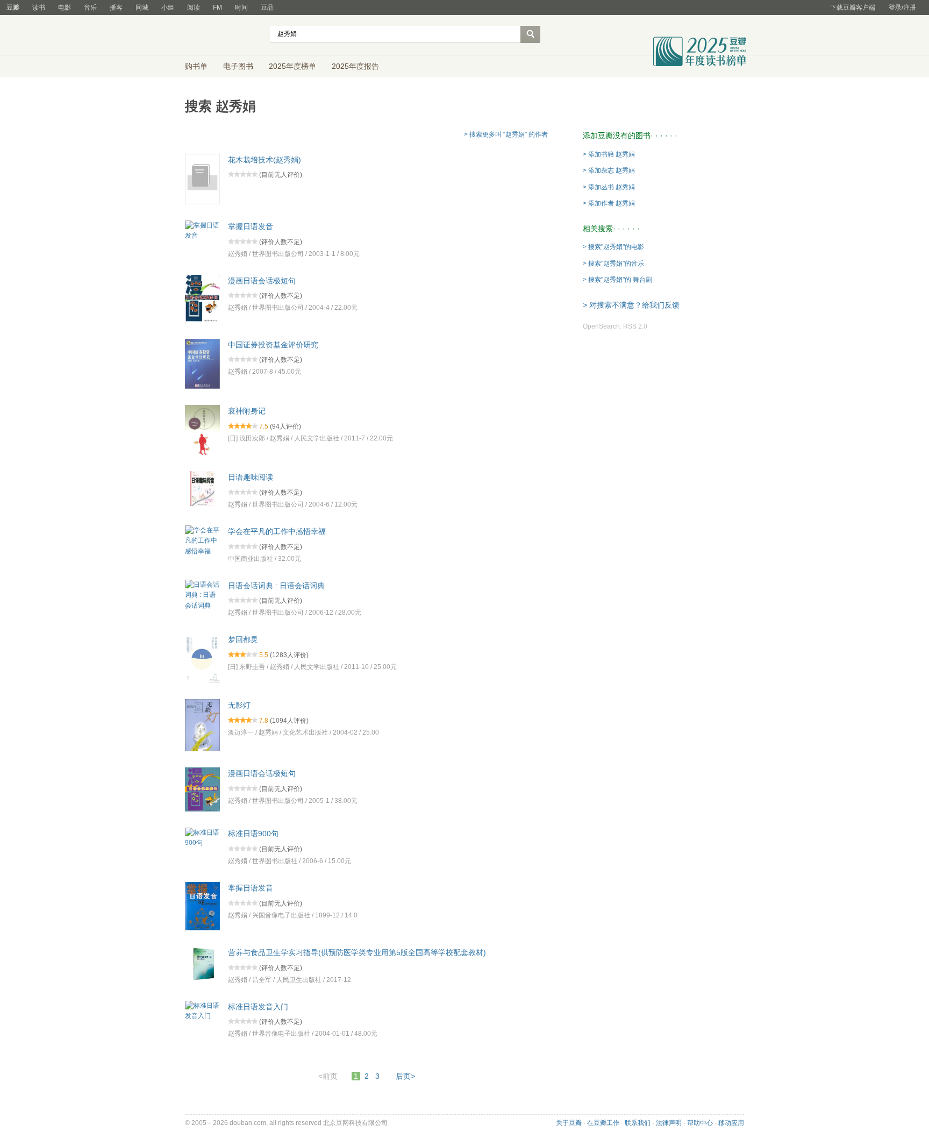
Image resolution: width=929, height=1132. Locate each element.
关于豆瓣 (569, 1123)
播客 (116, 7)
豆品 (267, 7)
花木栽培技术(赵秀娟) (264, 159)
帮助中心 (700, 1123)
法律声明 (669, 1123)
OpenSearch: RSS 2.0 (615, 326)
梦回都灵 (243, 639)
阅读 (193, 7)
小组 (167, 7)
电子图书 (238, 66)
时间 (241, 7)
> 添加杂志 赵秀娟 (609, 170)
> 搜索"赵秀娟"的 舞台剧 (617, 279)
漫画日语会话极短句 (262, 280)
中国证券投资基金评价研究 (273, 344)
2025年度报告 (355, 66)
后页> (405, 1076)
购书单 (196, 66)
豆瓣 (12, 7)
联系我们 (638, 1123)
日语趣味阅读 (250, 477)
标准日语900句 (253, 833)
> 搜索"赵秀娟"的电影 (613, 247)
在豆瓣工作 (603, 1123)
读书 (38, 7)
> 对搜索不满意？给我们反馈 (631, 305)
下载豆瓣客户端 (852, 7)
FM (217, 7)
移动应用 (731, 1123)
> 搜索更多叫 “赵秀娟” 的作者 (506, 134)
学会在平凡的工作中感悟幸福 (277, 531)
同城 (141, 7)
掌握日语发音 (250, 226)
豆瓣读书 (224, 35)
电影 (64, 7)
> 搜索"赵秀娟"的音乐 (613, 263)
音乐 (90, 7)
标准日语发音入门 (258, 1006)
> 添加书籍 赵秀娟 (609, 154)
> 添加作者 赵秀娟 (609, 203)
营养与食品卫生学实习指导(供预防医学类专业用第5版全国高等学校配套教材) (357, 952)
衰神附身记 (247, 411)
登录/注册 (902, 7)
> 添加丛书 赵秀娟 (609, 187)
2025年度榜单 (292, 66)
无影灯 (239, 705)
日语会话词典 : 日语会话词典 (276, 585)
